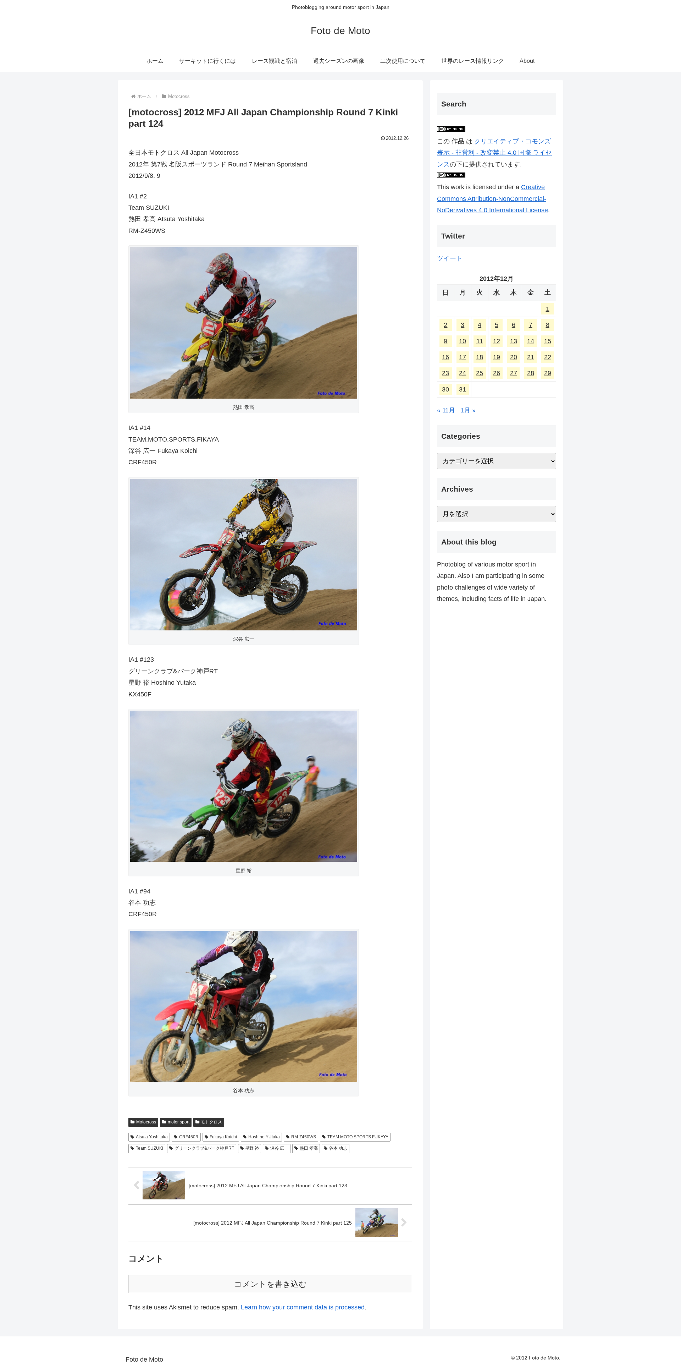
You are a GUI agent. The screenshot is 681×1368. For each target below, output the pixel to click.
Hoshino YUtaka (264, 1136)
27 (513, 373)
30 (445, 389)
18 (479, 357)
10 (462, 341)
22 (547, 357)
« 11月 (446, 410)
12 (496, 341)
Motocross (146, 1122)
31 (462, 389)
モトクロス (211, 1122)
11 (479, 341)
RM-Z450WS (303, 1136)
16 (445, 357)
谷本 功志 (338, 1148)
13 (513, 341)
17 (462, 357)
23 (445, 373)
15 (547, 341)
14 (530, 341)
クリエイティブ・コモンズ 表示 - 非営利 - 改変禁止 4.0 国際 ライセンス (494, 153)
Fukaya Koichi (223, 1136)
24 (462, 373)
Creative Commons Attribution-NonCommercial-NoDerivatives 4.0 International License (492, 199)
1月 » (468, 410)
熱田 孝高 (309, 1148)
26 (496, 373)
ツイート (450, 258)
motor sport (178, 1122)
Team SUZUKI (149, 1148)
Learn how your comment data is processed (303, 1307)
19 (496, 357)
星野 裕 (252, 1148)
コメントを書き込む (270, 1284)
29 (547, 373)
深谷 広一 (279, 1148)
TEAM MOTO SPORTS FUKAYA (357, 1136)
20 (513, 357)
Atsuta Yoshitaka (152, 1136)
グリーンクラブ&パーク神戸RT (204, 1148)
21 (530, 357)
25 (479, 373)
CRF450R (189, 1136)
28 (530, 373)
